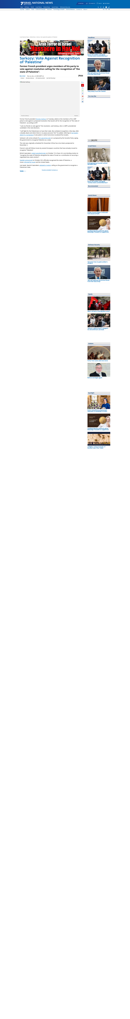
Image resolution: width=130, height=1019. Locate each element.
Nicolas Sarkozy (30, 78)
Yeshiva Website (70, 9)
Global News (46, 7)
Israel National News (24, 37)
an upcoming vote (45, 138)
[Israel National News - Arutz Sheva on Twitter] (98, 7)
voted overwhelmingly (39, 153)
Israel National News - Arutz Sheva (33, 4)
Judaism (28, 9)
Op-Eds (22, 9)
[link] (99, 55)
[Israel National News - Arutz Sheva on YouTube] (106, 7)
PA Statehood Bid (40, 78)
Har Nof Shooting (51, 78)
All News (27, 7)
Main (21, 7)
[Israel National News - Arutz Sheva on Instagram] (103, 7)
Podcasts (49, 9)
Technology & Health (58, 9)
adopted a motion (45, 165)
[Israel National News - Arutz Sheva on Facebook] (101, 7)
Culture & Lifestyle (40, 9)
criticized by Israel (29, 162)
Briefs (32, 7)
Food (32, 9)
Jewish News (55, 7)
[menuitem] (22, 7)
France (22, 78)
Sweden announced (26, 160)
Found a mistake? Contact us (50, 170)
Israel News (39, 7)
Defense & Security (65, 7)
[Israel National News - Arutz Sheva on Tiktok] (109, 7)
